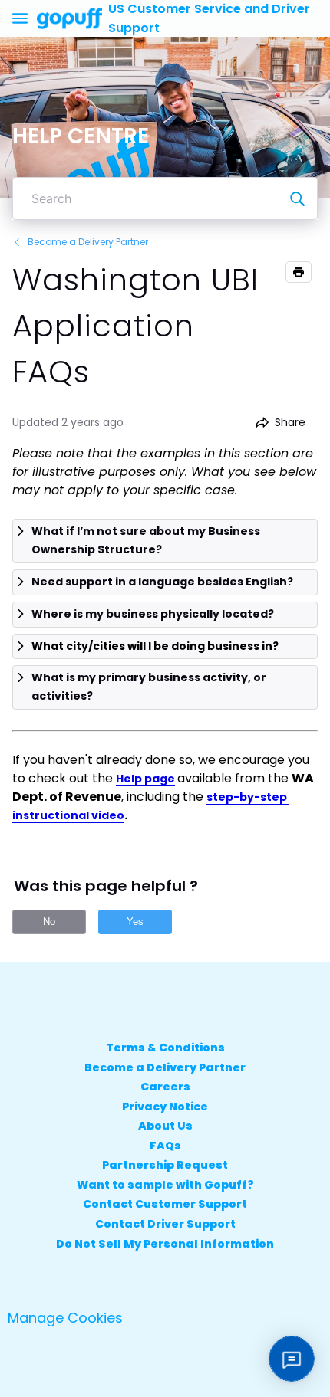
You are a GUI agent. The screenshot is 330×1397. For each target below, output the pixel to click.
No (49, 921)
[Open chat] (292, 1359)
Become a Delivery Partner (88, 241)
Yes (135, 921)
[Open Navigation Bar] (24, 18)
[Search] (297, 198)
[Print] (298, 272)
